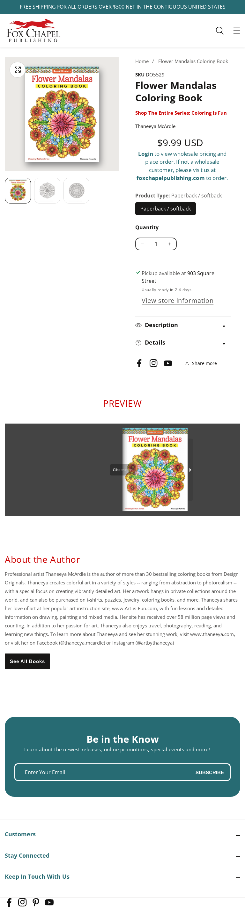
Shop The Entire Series (162, 113)
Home (142, 61)
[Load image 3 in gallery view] (76, 191)
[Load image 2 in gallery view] (47, 191)
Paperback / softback (165, 210)
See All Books (27, 661)
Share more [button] (204, 363)
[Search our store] (223, 30)
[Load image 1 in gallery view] (18, 191)
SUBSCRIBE (210, 772)
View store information (177, 300)
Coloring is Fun (209, 113)
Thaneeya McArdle (155, 126)
